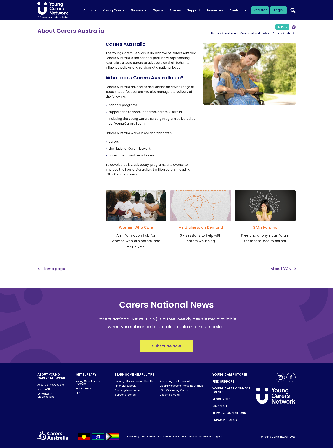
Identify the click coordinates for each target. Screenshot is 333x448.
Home (215, 33)
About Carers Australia (50, 384)
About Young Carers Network (241, 33)
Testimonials (83, 388)
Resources (221, 399)
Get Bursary (86, 374)
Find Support (223, 381)
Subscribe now (166, 346)
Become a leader (170, 394)
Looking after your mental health (134, 381)
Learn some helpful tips (134, 374)
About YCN (43, 389)
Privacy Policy (225, 420)
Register (260, 10)
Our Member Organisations (45, 395)
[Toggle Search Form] (293, 10)
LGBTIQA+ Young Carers (174, 390)
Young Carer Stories (230, 374)
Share (282, 27)
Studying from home (127, 390)
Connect (220, 406)
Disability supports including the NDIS (182, 385)
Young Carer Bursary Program (88, 382)
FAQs (79, 393)
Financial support (125, 385)
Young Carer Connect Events (231, 390)
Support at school (125, 394)
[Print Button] (294, 27)
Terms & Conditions (229, 413)
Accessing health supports (176, 381)
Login (278, 10)
